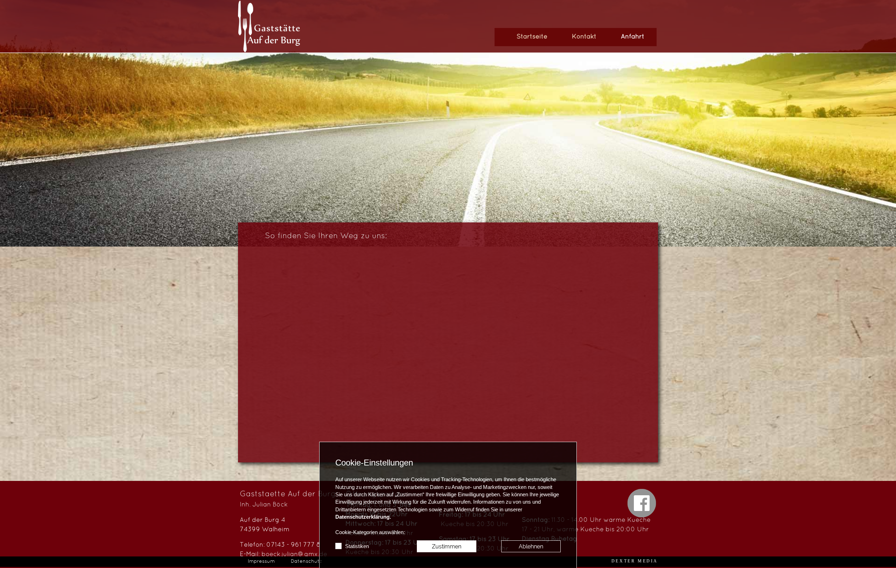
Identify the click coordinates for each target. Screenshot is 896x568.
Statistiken (357, 546)
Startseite (532, 37)
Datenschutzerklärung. (363, 517)
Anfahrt (632, 37)
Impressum (261, 561)
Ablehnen (531, 546)
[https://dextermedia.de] (634, 560)
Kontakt (584, 37)
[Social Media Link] (641, 503)
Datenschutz (306, 561)
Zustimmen (446, 546)
